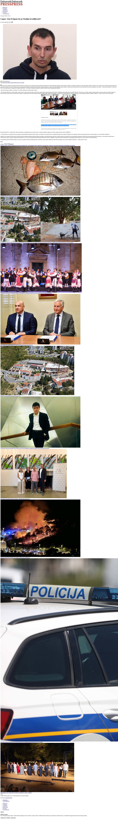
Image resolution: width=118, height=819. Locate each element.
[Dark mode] (2, 812)
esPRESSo (5, 10)
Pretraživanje (6, 13)
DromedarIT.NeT (8, 797)
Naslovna (5, 7)
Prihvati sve (3, 817)
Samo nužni (13, 817)
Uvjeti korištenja (6, 801)
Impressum (5, 799)
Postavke (8, 817)
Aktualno (5, 8)
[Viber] (7, 144)
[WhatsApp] (6, 144)
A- (7, 22)
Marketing (5, 11)
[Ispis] (12, 22)
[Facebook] (4, 144)
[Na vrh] (1, 794)
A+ (9, 22)
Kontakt (5, 12)
